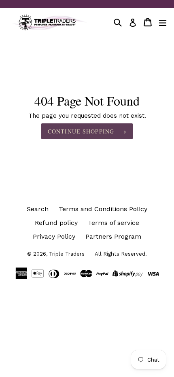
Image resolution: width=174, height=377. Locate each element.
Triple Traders (67, 254)
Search (38, 209)
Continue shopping (81, 131)
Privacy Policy (54, 236)
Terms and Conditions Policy (103, 209)
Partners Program (113, 236)
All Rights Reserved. (121, 254)
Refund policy (56, 223)
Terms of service (113, 223)
